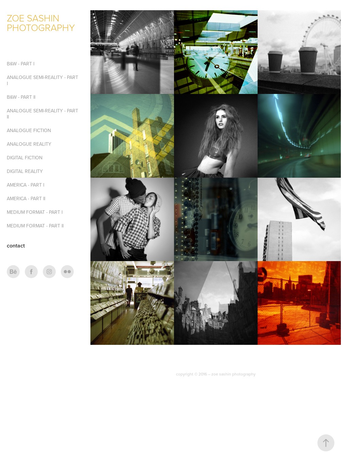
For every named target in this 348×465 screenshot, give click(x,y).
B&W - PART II (21, 97)
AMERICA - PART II (26, 198)
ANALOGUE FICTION (29, 130)
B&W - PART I (20, 63)
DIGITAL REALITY (25, 171)
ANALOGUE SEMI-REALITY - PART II (42, 113)
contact (16, 246)
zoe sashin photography (41, 22)
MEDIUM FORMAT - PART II (35, 225)
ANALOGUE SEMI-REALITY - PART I (42, 80)
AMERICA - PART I (25, 184)
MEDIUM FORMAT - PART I (35, 212)
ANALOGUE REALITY (29, 144)
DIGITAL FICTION (24, 157)
